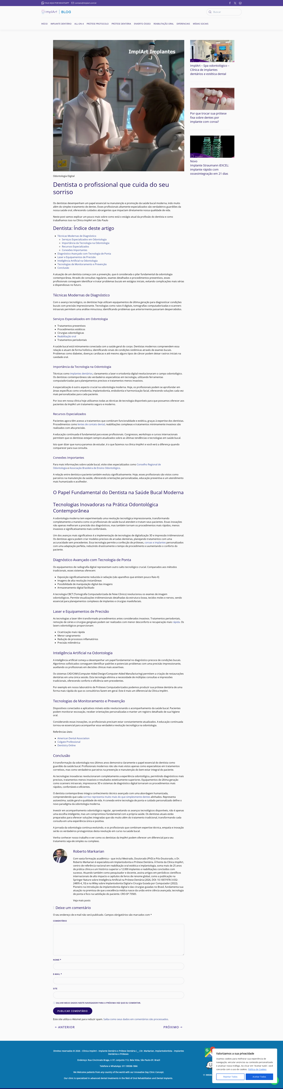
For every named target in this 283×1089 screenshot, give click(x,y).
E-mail (57, 974)
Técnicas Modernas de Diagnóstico (76, 236)
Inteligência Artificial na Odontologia (77, 260)
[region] (244, 1066)
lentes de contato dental (91, 424)
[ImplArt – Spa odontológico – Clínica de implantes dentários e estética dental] (212, 50)
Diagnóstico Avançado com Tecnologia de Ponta (84, 253)
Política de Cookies (257, 1069)
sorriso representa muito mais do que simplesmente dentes (116, 796)
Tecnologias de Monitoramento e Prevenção (82, 264)
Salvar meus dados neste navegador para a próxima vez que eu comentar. (98, 1003)
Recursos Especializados (75, 246)
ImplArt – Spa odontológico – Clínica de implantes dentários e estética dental (209, 70)
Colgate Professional (68, 741)
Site (55, 988)
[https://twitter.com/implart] (235, 2)
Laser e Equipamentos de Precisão (76, 257)
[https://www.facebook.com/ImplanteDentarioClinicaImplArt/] (229, 2)
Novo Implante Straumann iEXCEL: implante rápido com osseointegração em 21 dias (209, 167)
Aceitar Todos (259, 1076)
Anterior (66, 1027)
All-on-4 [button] (79, 23)
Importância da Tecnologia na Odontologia (85, 243)
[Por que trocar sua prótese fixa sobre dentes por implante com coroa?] (212, 98)
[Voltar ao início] (56, 12)
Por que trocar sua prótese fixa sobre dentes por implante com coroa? (208, 117)
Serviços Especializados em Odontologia (84, 239)
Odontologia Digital (64, 176)
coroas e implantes (155, 542)
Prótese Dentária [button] (121, 23)
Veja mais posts (82, 900)
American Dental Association (73, 738)
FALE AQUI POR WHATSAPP (57, 3)
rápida (176, 622)
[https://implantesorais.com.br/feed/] (240, 2)
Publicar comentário (72, 1010)
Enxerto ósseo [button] (142, 23)
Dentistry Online (66, 745)
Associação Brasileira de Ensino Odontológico (94, 468)
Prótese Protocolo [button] (98, 23)
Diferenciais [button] (183, 23)
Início (44, 23)
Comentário (60, 920)
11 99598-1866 (210, 1075)
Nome (57, 959)
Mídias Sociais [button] (200, 23)
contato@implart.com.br (86, 3)
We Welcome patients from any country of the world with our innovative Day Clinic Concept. (118, 1072)
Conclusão (63, 267)
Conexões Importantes (74, 250)
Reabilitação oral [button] (164, 23)
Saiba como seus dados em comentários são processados (135, 1019)
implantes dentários (81, 373)
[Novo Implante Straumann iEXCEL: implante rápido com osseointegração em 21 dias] (212, 146)
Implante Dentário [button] (61, 23)
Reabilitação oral (66, 336)
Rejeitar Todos (230, 1076)
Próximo (171, 1027)
